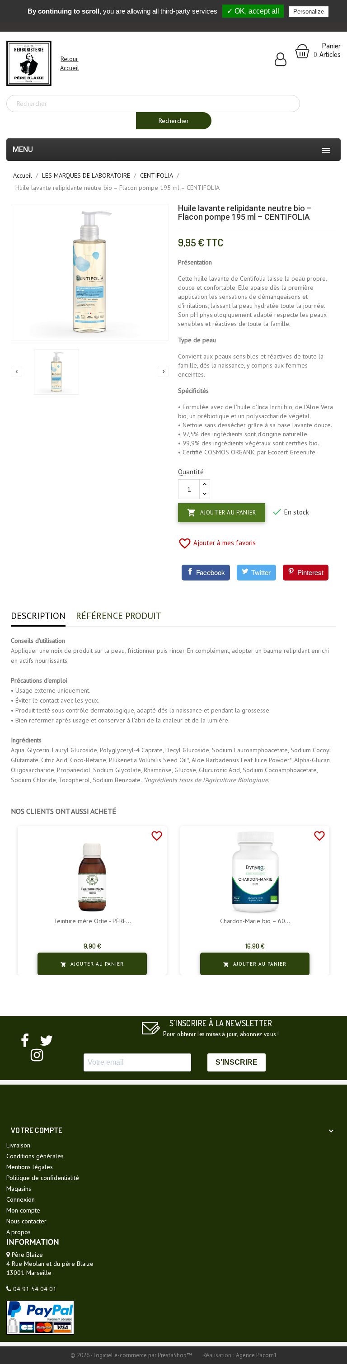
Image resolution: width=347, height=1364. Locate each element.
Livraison (18, 1145)
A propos (18, 1232)
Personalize (308, 11)
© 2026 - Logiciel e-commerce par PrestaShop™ (131, 1355)
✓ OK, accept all (253, 11)
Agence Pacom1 (256, 1355)
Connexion (20, 1199)
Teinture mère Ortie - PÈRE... (92, 921)
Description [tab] (38, 616)
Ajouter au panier (221, 512)
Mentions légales (29, 1167)
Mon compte (23, 1210)
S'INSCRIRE (237, 1062)
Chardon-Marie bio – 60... (255, 921)
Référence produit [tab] (118, 616)
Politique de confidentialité (42, 1178)
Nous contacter (26, 1221)
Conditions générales (35, 1156)
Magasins (18, 1189)
